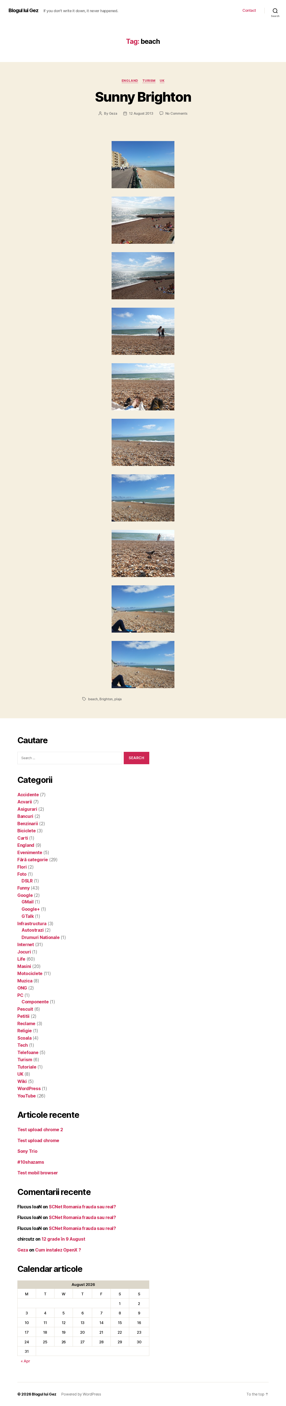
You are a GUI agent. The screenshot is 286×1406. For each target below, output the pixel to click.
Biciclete (26, 830)
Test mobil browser (37, 1172)
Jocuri (24, 952)
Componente (35, 1001)
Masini (24, 966)
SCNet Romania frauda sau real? (82, 1206)
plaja (118, 699)
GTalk (28, 916)
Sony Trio (27, 1151)
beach (93, 699)
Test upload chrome (38, 1140)
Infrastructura (31, 923)
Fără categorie (32, 859)
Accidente (28, 794)
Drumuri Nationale (40, 937)
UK (162, 81)
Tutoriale (26, 1067)
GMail (28, 901)
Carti (22, 838)
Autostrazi (33, 930)
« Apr (25, 1361)
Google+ (31, 909)
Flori (22, 867)
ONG (22, 988)
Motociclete (30, 973)
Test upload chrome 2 (40, 1129)
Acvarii (24, 801)
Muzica (24, 980)
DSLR (27, 880)
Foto (22, 874)
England (130, 81)
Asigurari (27, 809)
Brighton (106, 699)
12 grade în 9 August (63, 1239)
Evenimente (29, 852)
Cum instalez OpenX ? (58, 1250)
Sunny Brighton (143, 97)
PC (20, 995)
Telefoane (28, 1052)
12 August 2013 (141, 113)
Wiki (22, 1081)
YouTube (26, 1096)
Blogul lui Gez (23, 10)
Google (25, 895)
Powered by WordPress (81, 1394)
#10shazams (30, 1162)
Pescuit (25, 1009)
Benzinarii (27, 823)
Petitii (23, 1016)
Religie (24, 1030)
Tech (22, 1045)
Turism (149, 81)
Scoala (24, 1038)
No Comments (176, 113)
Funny (23, 888)
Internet (25, 944)
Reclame (26, 1023)
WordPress (29, 1088)
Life (21, 959)
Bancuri (25, 816)
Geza (113, 113)
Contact (249, 10)
